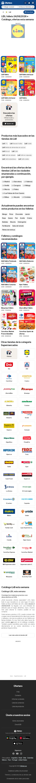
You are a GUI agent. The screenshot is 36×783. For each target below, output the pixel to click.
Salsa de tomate (18, 226)
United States (22, 760)
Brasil (20, 758)
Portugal (14, 760)
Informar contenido (18, 699)
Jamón (27, 214)
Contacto (18, 695)
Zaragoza (16, 185)
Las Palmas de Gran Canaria (13, 193)
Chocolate (19, 214)
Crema (29, 218)
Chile (24, 758)
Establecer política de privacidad (18, 771)
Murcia (6, 189)
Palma (15, 189)
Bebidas (5, 222)
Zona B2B (18, 724)
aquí (12, 622)
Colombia (30, 758)
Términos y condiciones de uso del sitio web (18, 775)
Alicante (15, 197)
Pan (16, 218)
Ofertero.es (23, 766)
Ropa (4, 218)
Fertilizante (6, 226)
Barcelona (17, 182)
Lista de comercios (18, 703)
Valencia (28, 182)
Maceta (12, 222)
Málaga (26, 185)
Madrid (6, 182)
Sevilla (5, 185)
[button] (29, 3)
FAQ (18, 692)
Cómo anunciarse (18, 721)
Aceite (22, 218)
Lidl (5, 144)
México (4, 760)
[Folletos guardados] (25, 3)
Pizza (11, 214)
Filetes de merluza (8, 230)
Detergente (22, 222)
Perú (9, 760)
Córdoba (26, 197)
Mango (4, 214)
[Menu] (33, 3)
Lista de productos (18, 706)
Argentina (14, 758)
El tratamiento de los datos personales (18, 778)
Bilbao (5, 197)
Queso (10, 218)
